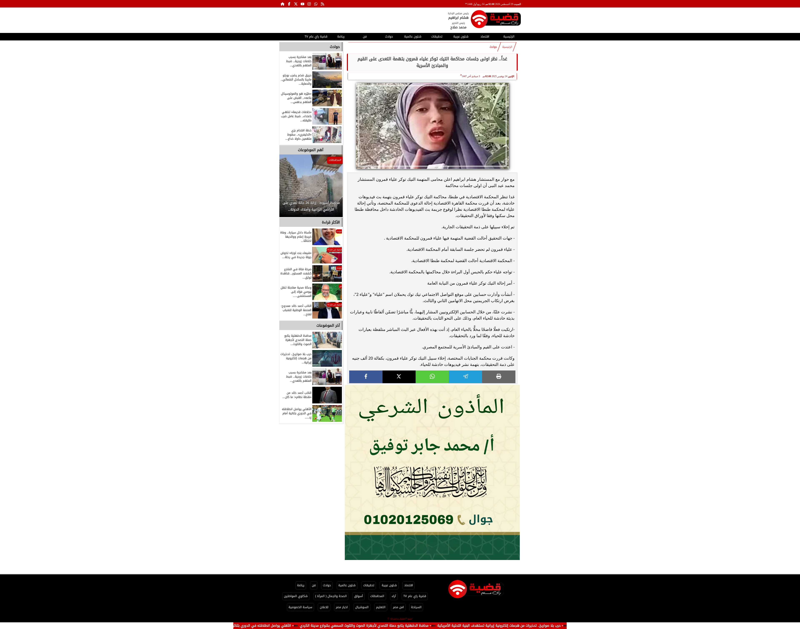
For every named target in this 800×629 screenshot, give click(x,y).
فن (365, 36)
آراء (394, 596)
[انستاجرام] (309, 3)
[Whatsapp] (315, 3)
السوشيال (362, 607)
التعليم (380, 607)
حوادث (389, 36)
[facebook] (365, 376)
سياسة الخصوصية (300, 607)
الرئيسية (508, 36)
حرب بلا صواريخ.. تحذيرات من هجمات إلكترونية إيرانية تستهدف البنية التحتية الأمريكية (543, 625)
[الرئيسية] (282, 3)
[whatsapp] (432, 376)
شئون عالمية (412, 36)
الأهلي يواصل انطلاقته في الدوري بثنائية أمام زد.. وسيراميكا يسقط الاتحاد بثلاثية (275, 625)
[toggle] (291, 36)
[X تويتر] (295, 3)
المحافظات (377, 596)
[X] (399, 376)
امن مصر (398, 607)
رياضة (341, 36)
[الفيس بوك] (289, 3)
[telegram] (465, 376)
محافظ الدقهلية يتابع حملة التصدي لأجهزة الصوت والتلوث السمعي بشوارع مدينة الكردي (408, 625)
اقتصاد (484, 36)
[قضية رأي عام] (496, 20)
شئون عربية (461, 36)
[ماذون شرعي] (432, 472)
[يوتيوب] (302, 3)
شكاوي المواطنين (296, 596)
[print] (498, 376)
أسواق (358, 596)
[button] (288, 188)
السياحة (416, 607)
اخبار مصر (342, 607)
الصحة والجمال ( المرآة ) (331, 596)
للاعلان (324, 607)
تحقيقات (436, 36)
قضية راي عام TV (316, 36)
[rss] (322, 3)
